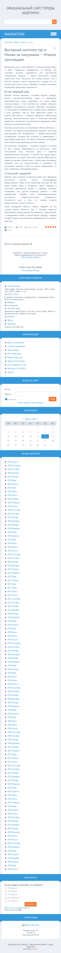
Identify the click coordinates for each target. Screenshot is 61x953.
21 (30, 441)
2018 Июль (12, 636)
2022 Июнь (12, 795)
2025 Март (12, 851)
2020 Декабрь (13, 743)
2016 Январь (13, 525)
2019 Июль (12, 680)
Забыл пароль (24, 403)
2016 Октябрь (13, 558)
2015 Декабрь (13, 521)
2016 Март (12, 532)
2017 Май (11, 584)
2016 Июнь (12, 543)
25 (8, 445)
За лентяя (12, 901)
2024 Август (12, 839)
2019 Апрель (13, 669)
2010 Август (12, 462)
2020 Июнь (12, 721)
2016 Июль (12, 547)
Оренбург (11, 324)
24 (53, 441)
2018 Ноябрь (13, 651)
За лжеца (12, 891)
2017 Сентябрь (14, 599)
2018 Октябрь (13, 647)
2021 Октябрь (13, 769)
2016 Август (12, 551)
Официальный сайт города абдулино (30, 10)
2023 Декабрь (13, 825)
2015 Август (12, 506)
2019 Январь (13, 658)
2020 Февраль (13, 706)
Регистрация (27, 257)
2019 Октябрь (13, 691)
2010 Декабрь (13, 473)
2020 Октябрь (13, 736)
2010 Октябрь (13, 469)
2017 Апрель (13, 580)
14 (30, 436)
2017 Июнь (12, 588)
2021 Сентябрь (14, 765)
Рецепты (11, 316)
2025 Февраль (13, 847)
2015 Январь (13, 499)
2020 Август (12, 728)
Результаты (9, 908)
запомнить (12, 399)
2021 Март (12, 754)
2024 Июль (12, 836)
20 (23, 441)
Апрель (23, 42)
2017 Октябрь (13, 602)
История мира (13, 308)
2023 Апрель (13, 810)
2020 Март (12, 710)
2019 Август (12, 684)
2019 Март (12, 665)
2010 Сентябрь (14, 465)
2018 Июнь (12, 632)
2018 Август (12, 639)
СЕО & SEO (12, 294)
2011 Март (12, 480)
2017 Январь (13, 569)
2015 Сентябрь (14, 510)
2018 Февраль (13, 617)
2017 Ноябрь (13, 606)
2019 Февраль (13, 662)
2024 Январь (13, 828)
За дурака (12, 888)
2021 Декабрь (13, 777)
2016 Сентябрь (14, 554)
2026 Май (11, 865)
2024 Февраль (13, 832)
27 (23, 445)
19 (16, 441)
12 (16, 436)
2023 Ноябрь (13, 821)
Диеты (10, 320)
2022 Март (12, 788)
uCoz (35, 949)
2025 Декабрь (13, 858)
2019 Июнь (12, 677)
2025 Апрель (13, 854)
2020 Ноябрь (13, 739)
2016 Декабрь (13, 565)
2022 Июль (12, 799)
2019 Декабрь (13, 699)
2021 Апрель (13, 758)
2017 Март (12, 577)
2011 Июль (12, 495)
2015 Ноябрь (13, 517)
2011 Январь (13, 477)
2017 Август (12, 595)
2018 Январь (13, 614)
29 (38, 445)
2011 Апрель (13, 484)
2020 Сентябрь (14, 732)
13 (23, 436)
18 (8, 441)
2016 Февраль (13, 528)
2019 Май (11, 673)
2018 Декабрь (13, 654)
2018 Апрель (13, 625)
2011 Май (11, 488)
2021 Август (12, 762)
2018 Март (12, 621)
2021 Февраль (13, 751)
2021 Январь (13, 747)
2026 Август (12, 869)
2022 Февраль (13, 784)
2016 (16, 42)
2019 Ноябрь (13, 695)
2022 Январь (13, 780)
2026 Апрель (13, 862)
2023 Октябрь (13, 817)
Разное (10, 227)
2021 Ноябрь (13, 773)
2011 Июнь (12, 491)
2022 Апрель (13, 791)
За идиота (12, 894)
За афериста (14, 898)
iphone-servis (32, 227)
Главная (8, 42)
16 (30, 42)
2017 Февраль (13, 573)
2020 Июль (12, 725)
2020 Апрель (13, 714)
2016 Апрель (13, 536)
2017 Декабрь (13, 610)
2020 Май (11, 717)
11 (8, 436)
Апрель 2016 (30, 419)
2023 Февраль (13, 802)
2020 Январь (13, 702)
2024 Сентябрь (14, 843)
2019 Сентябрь (14, 688)
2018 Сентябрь (14, 643)
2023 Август (12, 814)
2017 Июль (12, 591)
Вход (37, 257)
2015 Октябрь (13, 514)
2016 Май (11, 539)
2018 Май (11, 628)
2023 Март (12, 806)
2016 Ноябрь (13, 562)
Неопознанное (13, 286)
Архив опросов (23, 908)
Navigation (14, 34)
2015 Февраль (13, 502)
